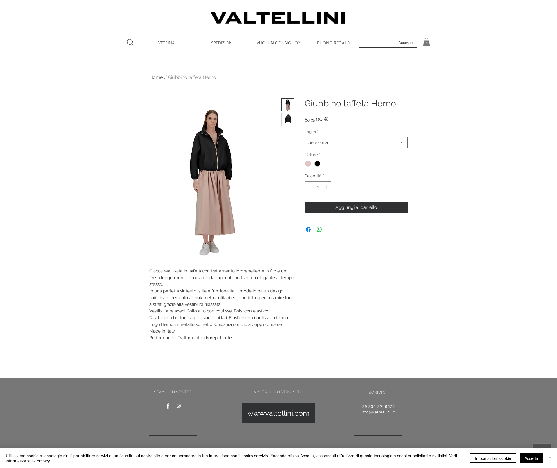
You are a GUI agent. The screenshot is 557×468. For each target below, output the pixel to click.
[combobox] (356, 142)
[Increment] (327, 187)
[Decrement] (309, 187)
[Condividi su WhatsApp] (319, 229)
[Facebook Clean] (168, 406)
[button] (426, 42)
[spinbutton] (318, 187)
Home (156, 77)
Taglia (312, 131)
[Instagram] (178, 406)
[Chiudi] (550, 458)
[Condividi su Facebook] (308, 229)
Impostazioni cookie (493, 458)
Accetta (531, 458)
